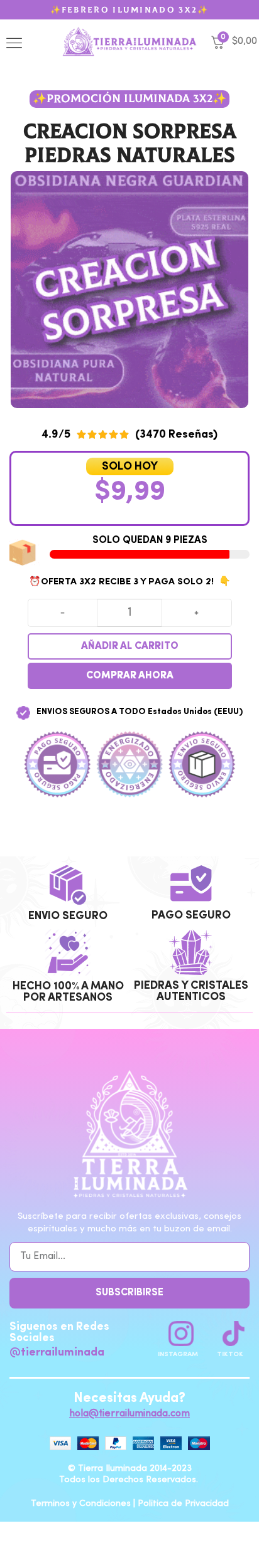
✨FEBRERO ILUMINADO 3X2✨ (129, 10)
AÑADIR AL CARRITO (130, 646)
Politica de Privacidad (183, 1503)
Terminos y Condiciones (81, 1503)
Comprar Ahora (130, 676)
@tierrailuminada (56, 1352)
